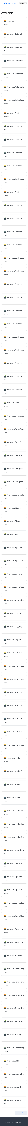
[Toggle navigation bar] (2, 3)
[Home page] (2, 9)
